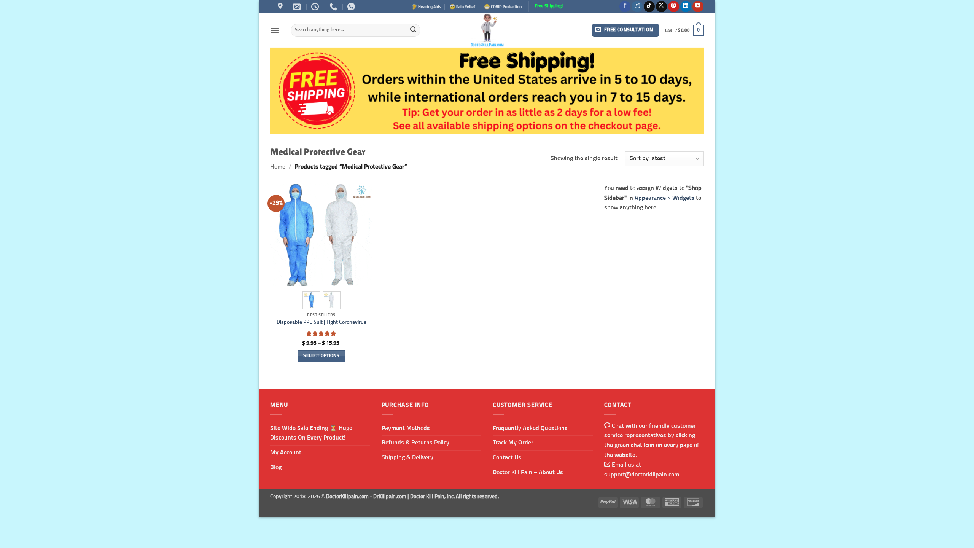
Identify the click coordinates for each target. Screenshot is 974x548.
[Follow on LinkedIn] (685, 6)
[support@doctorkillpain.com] (297, 6)
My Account (285, 452)
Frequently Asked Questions (530, 428)
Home (277, 167)
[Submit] (413, 30)
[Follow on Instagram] (637, 6)
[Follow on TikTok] (649, 6)
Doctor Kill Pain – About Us (528, 472)
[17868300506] (352, 6)
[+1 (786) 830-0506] (334, 6)
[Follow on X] (661, 6)
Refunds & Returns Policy (415, 443)
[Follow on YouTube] (697, 6)
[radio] (311, 300)
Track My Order (513, 443)
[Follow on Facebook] (624, 6)
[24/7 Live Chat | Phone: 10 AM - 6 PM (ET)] (316, 6)
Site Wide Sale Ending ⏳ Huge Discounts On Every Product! (311, 433)
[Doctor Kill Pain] (487, 30)
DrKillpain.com (389, 496)
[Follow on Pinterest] (673, 6)
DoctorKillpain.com (347, 496)
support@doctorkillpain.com (641, 475)
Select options (321, 356)
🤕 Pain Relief (462, 6)
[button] (274, 30)
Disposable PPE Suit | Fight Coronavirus (321, 322)
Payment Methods (406, 428)
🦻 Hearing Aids (426, 6)
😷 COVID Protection (503, 6)
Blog (276, 467)
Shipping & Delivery (407, 457)
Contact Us (507, 457)
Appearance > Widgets (664, 197)
